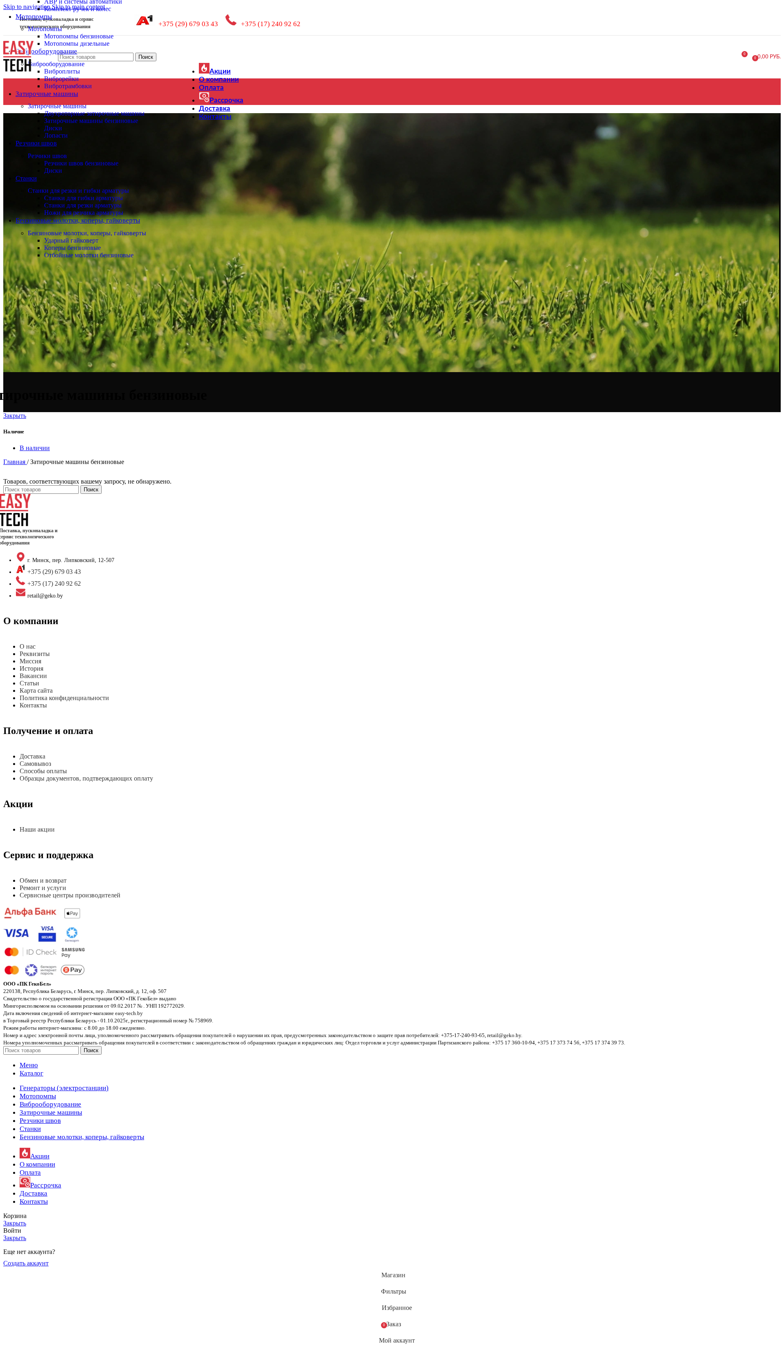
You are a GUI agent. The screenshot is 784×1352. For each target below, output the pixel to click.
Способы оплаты (43, 770)
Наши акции (37, 829)
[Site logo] (18, 72)
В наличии (35, 447)
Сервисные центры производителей (70, 895)
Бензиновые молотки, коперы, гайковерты (87, 233)
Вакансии (33, 675)
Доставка (32, 756)
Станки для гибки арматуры (83, 197)
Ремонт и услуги (43, 887)
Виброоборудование (56, 63)
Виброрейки (61, 78)
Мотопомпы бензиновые (79, 36)
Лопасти (56, 135)
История (31, 668)
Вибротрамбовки (68, 86)
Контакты (33, 705)
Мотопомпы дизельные (76, 43)
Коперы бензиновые (72, 247)
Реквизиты (35, 653)
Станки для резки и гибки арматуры (78, 190)
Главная (15, 461)
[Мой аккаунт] (711, 57)
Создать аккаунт (26, 1263)
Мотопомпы (45, 28)
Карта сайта (36, 690)
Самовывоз (35, 763)
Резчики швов (47, 155)
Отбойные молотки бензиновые (89, 255)
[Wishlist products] (726, 57)
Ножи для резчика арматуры (83, 212)
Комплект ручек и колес (77, 8)
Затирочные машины (57, 106)
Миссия (30, 661)
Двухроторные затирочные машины (94, 113)
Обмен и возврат (43, 880)
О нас (28, 646)
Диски (53, 128)
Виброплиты (62, 71)
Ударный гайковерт (71, 240)
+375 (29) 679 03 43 (188, 24)
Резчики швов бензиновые (81, 163)
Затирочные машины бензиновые (91, 120)
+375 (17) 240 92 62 (271, 24)
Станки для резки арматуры (83, 205)
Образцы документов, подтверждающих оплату (86, 778)
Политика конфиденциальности (64, 697)
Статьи (29, 683)
